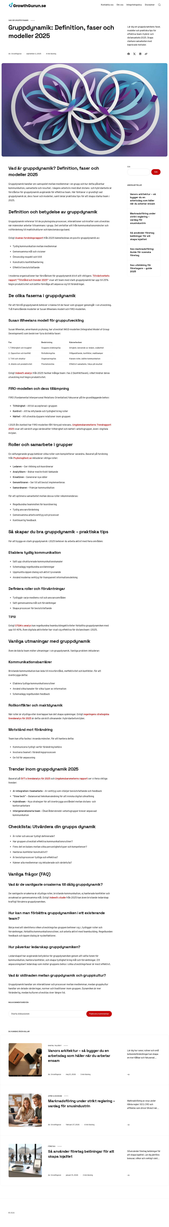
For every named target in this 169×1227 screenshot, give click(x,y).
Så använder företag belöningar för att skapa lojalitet (142, 236)
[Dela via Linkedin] (140, 54)
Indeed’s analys (23, 373)
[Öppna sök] (159, 4)
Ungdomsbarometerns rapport (71, 778)
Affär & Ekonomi (55, 1096)
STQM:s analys (23, 625)
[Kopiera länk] (146, 54)
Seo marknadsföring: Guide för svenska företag (142, 252)
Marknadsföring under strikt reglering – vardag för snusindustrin (143, 218)
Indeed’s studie (57, 897)
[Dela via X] (134, 54)
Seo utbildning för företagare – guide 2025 (141, 268)
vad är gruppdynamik (18, 20)
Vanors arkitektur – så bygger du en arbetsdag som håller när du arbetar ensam (143, 199)
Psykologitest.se (22, 458)
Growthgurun (16, 53)
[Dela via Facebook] (129, 54)
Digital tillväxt (55, 1045)
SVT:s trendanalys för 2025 (35, 778)
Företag (51, 1146)
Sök (128, 166)
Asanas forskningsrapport (29, 238)
